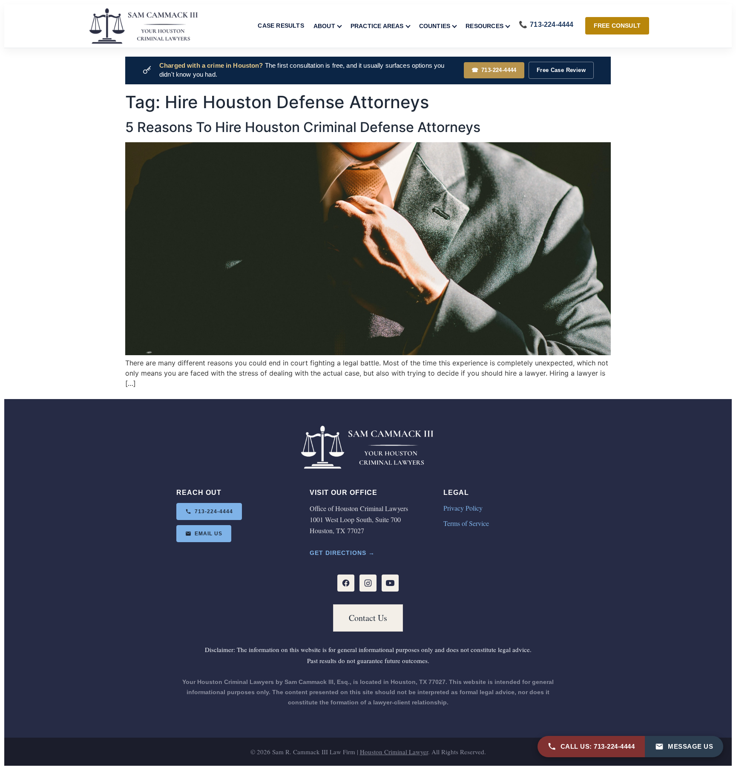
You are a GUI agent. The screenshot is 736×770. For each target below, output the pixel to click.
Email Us (208, 534)
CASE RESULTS (281, 25)
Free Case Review (561, 70)
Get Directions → (342, 552)
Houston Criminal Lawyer (394, 751)
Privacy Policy (463, 507)
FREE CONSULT (617, 25)
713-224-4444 (494, 70)
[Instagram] (368, 583)
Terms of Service (466, 523)
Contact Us (368, 617)
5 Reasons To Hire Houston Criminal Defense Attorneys (302, 127)
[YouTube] (390, 583)
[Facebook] (345, 583)
